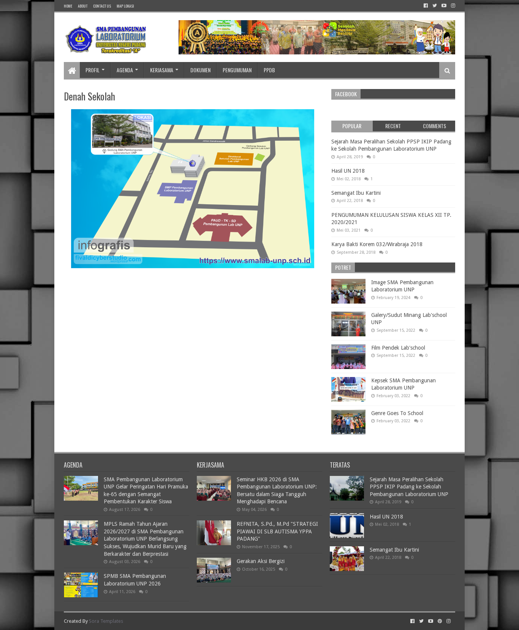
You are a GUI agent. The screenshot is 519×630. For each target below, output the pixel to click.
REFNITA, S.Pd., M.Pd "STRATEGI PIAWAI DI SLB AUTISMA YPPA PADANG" (277, 531)
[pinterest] (439, 621)
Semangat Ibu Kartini (356, 193)
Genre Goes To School (397, 413)
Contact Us (102, 6)
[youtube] (444, 5)
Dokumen (200, 70)
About (82, 6)
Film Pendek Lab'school (398, 348)
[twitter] (434, 5)
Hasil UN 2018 (348, 171)
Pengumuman (237, 70)
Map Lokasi (125, 6)
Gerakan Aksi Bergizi (261, 561)
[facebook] (425, 5)
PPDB (269, 70)
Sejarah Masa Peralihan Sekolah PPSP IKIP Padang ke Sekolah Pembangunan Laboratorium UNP (409, 486)
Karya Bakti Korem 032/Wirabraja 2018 (376, 244)
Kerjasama (161, 70)
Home (68, 6)
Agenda (125, 70)
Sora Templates (106, 621)
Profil (92, 70)
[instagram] (452, 5)
